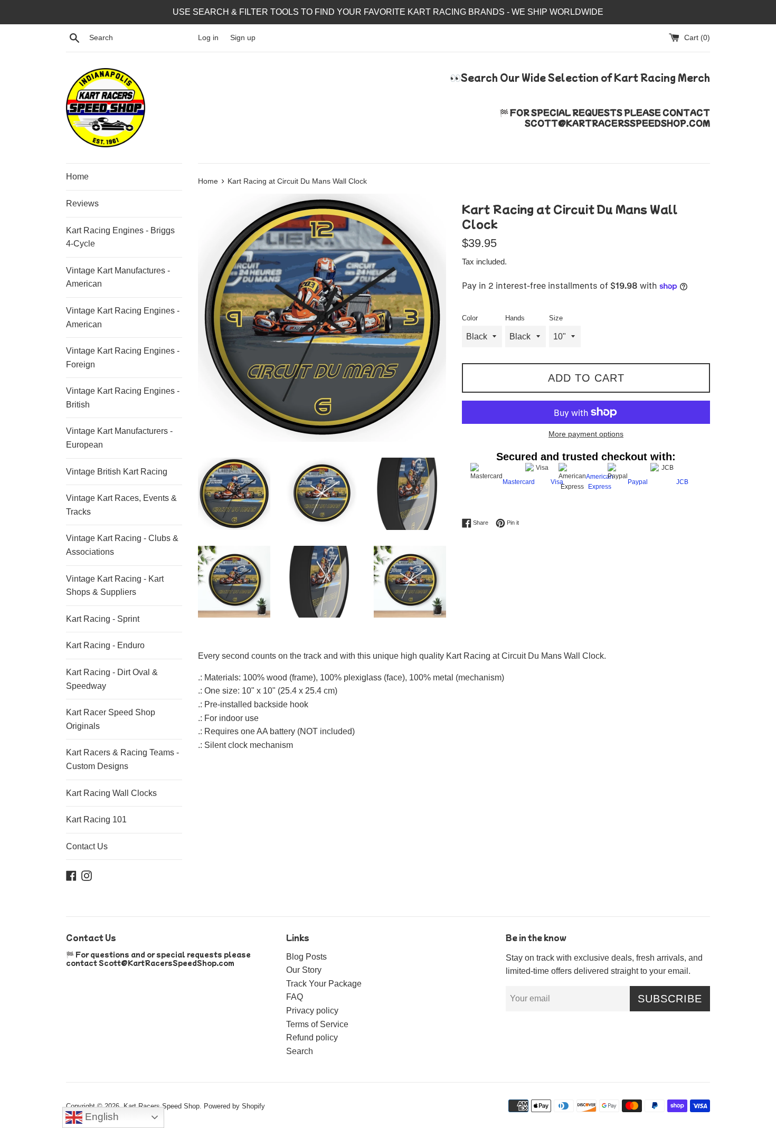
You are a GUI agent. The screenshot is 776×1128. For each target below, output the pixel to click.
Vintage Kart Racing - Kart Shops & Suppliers (115, 585)
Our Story (303, 969)
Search (299, 1051)
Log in (208, 37)
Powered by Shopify (234, 1106)
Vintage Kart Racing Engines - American (122, 317)
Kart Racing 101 (96, 819)
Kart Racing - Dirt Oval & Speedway (112, 679)
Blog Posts (306, 956)
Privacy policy (312, 1010)
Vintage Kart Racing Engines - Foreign (122, 357)
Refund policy (312, 1037)
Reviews (82, 203)
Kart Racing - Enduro (105, 645)
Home (77, 176)
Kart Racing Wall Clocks (111, 793)
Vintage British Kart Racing (116, 471)
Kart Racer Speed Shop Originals (110, 719)
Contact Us (87, 846)
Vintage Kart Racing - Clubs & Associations (122, 545)
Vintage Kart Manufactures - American (118, 277)
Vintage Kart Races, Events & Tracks (121, 505)
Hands (515, 318)
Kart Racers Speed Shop (162, 1106)
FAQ (294, 996)
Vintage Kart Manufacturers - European (119, 437)
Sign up (242, 37)
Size (556, 318)
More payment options (585, 434)
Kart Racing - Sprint (102, 618)
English (100, 1116)
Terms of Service (317, 1024)
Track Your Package (324, 983)
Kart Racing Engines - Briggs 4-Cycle (120, 237)
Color (470, 318)
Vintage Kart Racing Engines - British (122, 397)
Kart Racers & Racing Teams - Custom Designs (122, 759)
